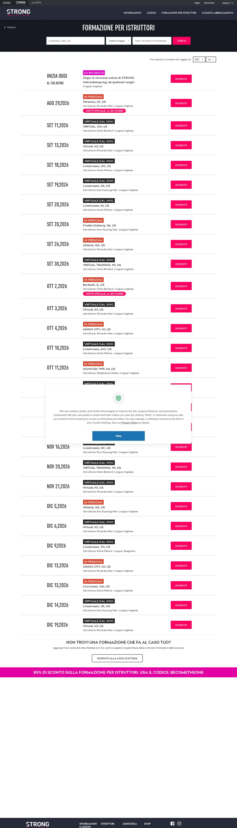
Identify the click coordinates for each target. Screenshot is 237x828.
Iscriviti (181, 79)
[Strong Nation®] (18, 12)
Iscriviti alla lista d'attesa (117, 658)
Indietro (11, 27)
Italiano (226, 3)
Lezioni (151, 13)
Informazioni (132, 13)
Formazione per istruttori (179, 13)
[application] (118, 414)
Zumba (6, 3)
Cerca (181, 41)
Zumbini (36, 3)
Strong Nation (20, 3)
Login (197, 3)
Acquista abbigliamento (217, 13)
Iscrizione (209, 3)
